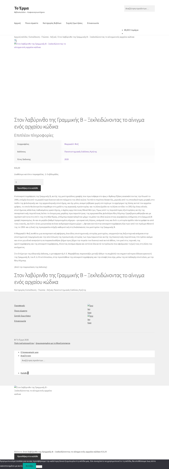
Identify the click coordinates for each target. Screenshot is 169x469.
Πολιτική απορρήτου (24, 343)
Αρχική (17, 23)
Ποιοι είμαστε (31, 23)
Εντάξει (29, 465)
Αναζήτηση (26, 355)
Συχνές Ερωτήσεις (74, 23)
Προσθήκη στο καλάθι (27, 188)
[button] (15, 40)
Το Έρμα (21, 8)
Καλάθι (25, 373)
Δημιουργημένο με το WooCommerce (53, 343)
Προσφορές (19, 305)
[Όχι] (39, 466)
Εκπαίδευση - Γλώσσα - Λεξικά (42, 37)
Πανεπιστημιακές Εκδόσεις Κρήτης (80, 151)
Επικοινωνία (93, 23)
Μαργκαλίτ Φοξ (71, 144)
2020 (66, 159)
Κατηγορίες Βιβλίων (52, 23)
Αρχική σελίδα (20, 37)
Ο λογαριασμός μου (29, 352)
